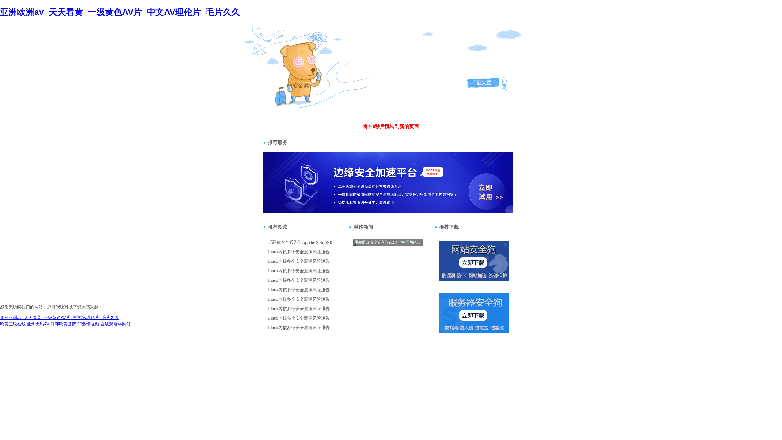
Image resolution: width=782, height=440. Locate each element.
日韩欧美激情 (63, 323)
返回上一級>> (301, 51)
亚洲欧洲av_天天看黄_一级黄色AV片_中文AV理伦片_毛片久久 (120, 12)
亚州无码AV (38, 323)
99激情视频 (88, 323)
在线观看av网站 (115, 323)
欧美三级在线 (13, 323)
